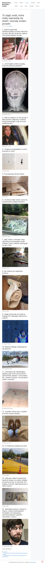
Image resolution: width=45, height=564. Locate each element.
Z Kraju (38, 2)
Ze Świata (27, 2)
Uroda (21, 6)
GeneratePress (33, 562)
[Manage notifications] (42, 561)
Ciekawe (21, 2)
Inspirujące (31, 6)
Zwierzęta (33, 2)
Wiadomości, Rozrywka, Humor (6, 4)
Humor (26, 6)
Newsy (16, 2)
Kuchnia (37, 6)
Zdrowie (16, 6)
